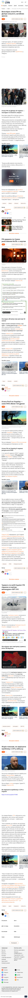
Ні (16, 181)
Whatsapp (6, 982)
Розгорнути (14, 943)
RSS (18, 979)
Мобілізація (17, 937)
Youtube (6, 970)
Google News (20, 972)
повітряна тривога (6, 726)
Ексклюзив (4, 931)
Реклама (4, 955)
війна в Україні (24, 203)
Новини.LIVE (18, 280)
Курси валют (5, 961)
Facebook (6, 979)
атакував (7, 455)
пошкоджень (19, 329)
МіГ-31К (22, 726)
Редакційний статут (18, 955)
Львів (3, 937)
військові (10, 676)
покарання (16, 906)
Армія (15, 5)
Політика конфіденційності (18, 952)
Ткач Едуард (6, 912)
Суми (4, 381)
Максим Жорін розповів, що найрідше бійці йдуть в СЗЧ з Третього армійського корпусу (13, 885)
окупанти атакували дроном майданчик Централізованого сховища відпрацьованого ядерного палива (13, 551)
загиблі (15, 381)
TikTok (18, 970)
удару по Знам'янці (16, 687)
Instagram (6, 977)
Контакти (4, 953)
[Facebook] (7, 213)
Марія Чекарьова (8, 387)
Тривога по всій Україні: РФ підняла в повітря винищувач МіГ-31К (9, 373)
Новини (10, 5)
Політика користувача (19, 950)
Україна (5, 5)
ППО (10, 564)
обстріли (16, 203)
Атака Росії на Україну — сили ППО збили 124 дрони (9, 155)
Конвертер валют (6, 963)
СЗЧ (14, 815)
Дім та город (5, 926)
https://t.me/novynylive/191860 (10, 794)
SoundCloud (20, 977)
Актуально (4, 920)
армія (10, 906)
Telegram (6, 972)
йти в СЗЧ (9, 825)
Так (11, 181)
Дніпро (10, 203)
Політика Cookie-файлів (18, 959)
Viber (5, 975)
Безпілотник (5, 271)
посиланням (22, 442)
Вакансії (4, 952)
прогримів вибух (12, 700)
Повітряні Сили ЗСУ (18, 564)
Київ (15, 931)
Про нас (3, 950)
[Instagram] (5, 213)
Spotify (18, 975)
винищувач (15, 726)
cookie (10, 996)
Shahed (10, 456)
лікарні (20, 325)
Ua (22, 2)
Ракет (3, 677)
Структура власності (6, 957)
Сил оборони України (11, 476)
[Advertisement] (14, 72)
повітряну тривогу (13, 615)
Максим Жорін (10, 775)
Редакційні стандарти (19, 957)
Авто (15, 920)
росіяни (4, 203)
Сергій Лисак (18, 51)
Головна (3, 8)
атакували (10, 432)
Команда (4, 959)
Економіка (20, 5)
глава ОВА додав (11, 133)
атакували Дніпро (11, 43)
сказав (11, 783)
